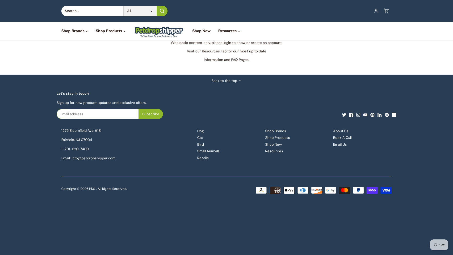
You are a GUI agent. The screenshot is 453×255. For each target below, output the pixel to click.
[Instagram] (358, 114)
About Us (340, 131)
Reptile (203, 158)
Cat (200, 137)
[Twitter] (344, 114)
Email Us (340, 144)
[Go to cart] (386, 10)
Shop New (273, 144)
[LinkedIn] (380, 114)
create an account (266, 42)
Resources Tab (214, 51)
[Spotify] (387, 114)
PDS (92, 189)
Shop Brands (275, 131)
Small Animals (208, 151)
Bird (200, 144)
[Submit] (162, 11)
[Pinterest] (372, 114)
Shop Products (277, 137)
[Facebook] (351, 114)
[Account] (376, 10)
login (227, 42)
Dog (200, 131)
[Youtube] (365, 114)
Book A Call (342, 137)
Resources (274, 151)
